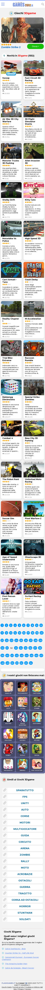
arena (25, 848)
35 (25, 648)
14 (15, 633)
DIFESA (36, 755)
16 (24, 633)
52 (21, 663)
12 (6, 633)
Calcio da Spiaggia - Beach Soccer (19, 968)
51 (17, 663)
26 (26, 640)
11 (2, 633)
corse (25, 816)
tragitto (25, 893)
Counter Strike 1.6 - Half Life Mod (19, 953)
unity (25, 803)
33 (16, 648)
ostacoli (24, 880)
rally (25, 861)
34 (21, 648)
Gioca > (35, 46)
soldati (25, 919)
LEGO (8, 708)
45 (31, 655)
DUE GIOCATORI (36, 770)
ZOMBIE (36, 708)
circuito (25, 841)
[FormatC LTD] (22, 983)
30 (2, 648)
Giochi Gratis (7, 987)
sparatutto (25, 790)
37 (35, 648)
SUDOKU (22, 740)
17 (28, 633)
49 (7, 663)
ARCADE (37, 740)
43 (21, 655)
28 (35, 640)
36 (30, 648)
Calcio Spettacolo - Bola (15, 949)
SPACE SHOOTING (22, 724)
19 (37, 633)
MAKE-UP (8, 693)
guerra (25, 887)
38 (40, 648)
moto (25, 867)
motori (25, 822)
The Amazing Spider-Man (16, 964)
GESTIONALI (37, 723)
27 (31, 640)
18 (33, 633)
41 (12, 655)
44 (26, 655)
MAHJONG (8, 740)
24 (16, 640)
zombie (25, 854)
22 (7, 640)
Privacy (21, 989)
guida (25, 835)
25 (21, 640)
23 (11, 640)
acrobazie (24, 874)
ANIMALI (22, 770)
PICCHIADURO (22, 693)
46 (36, 655)
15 (20, 633)
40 (7, 655)
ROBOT (8, 755)
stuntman (25, 912)
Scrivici (28, 989)
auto (25, 809)
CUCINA (22, 708)
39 (2, 655)
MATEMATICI (8, 770)
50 (12, 663)
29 (40, 640)
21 (2, 640)
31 (7, 648)
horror (25, 906)
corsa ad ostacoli (25, 899)
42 (16, 655)
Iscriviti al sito (18, 987)
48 (2, 663)
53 (26, 663)
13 (11, 633)
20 (41, 633)
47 (41, 655)
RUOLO (22, 755)
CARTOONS (37, 693)
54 (31, 663)
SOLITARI (8, 723)
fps (24, 796)
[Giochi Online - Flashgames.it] (22, 6)
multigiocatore (24, 829)
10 (41, 625)
